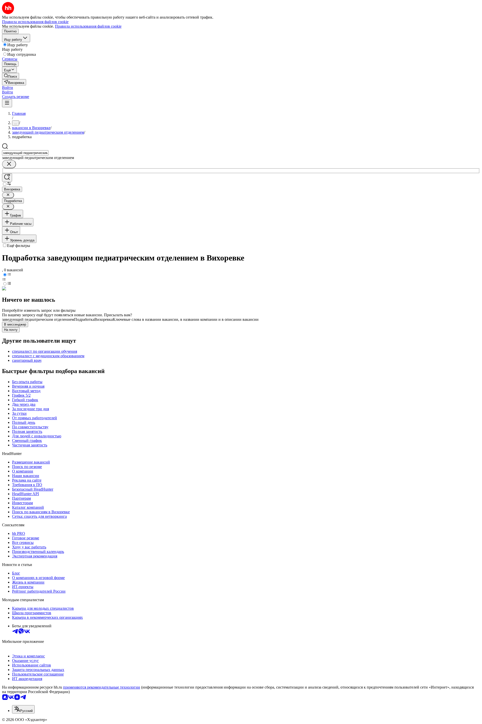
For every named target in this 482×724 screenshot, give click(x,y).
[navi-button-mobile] (7, 103)
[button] (7, 87)
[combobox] (25, 153)
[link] (10, 76)
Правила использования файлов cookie (88, 26)
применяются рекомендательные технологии (101, 687)
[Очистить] (9, 164)
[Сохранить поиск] (7, 177)
